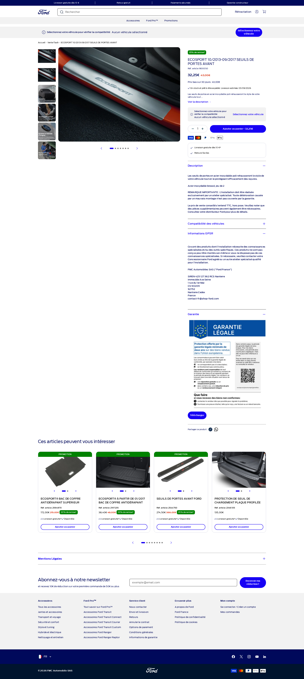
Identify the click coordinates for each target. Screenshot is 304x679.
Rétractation (243, 11)
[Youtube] (257, 657)
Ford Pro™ (152, 20)
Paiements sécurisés (180, 3)
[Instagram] (249, 656)
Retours (133, 617)
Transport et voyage (49, 617)
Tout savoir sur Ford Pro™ (98, 607)
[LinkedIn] (264, 656)
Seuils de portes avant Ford (179, 499)
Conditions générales (141, 632)
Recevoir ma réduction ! (253, 582)
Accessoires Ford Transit (97, 612)
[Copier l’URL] (211, 429)
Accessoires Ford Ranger (97, 632)
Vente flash (53, 42)
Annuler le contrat (139, 622)
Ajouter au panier (65, 527)
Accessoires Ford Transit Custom (102, 627)
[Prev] (133, 542)
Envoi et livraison (139, 612)
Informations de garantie (143, 637)
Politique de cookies (186, 622)
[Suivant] (136, 148)
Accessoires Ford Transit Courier (102, 622)
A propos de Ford (184, 607)
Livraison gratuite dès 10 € (66, 3)
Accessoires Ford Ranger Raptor (102, 637)
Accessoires (133, 20)
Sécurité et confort (48, 622)
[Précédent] (101, 148)
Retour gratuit (123, 3)
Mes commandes (230, 612)
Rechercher (72, 11)
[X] (241, 656)
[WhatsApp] (216, 429)
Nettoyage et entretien (50, 637)
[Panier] (264, 11)
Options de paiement (141, 627)
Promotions (171, 20)
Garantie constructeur (237, 3)
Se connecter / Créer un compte (238, 607)
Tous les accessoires (49, 607)
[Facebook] (233, 656)
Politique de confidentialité (190, 617)
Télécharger (197, 415)
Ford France (181, 612)
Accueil (41, 42)
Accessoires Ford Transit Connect (102, 617)
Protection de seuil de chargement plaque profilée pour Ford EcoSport (238, 503)
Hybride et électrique (49, 632)
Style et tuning (46, 627)
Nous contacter (138, 607)
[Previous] (54, 491)
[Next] (76, 491)
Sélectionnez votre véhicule (249, 32)
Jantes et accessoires (50, 612)
